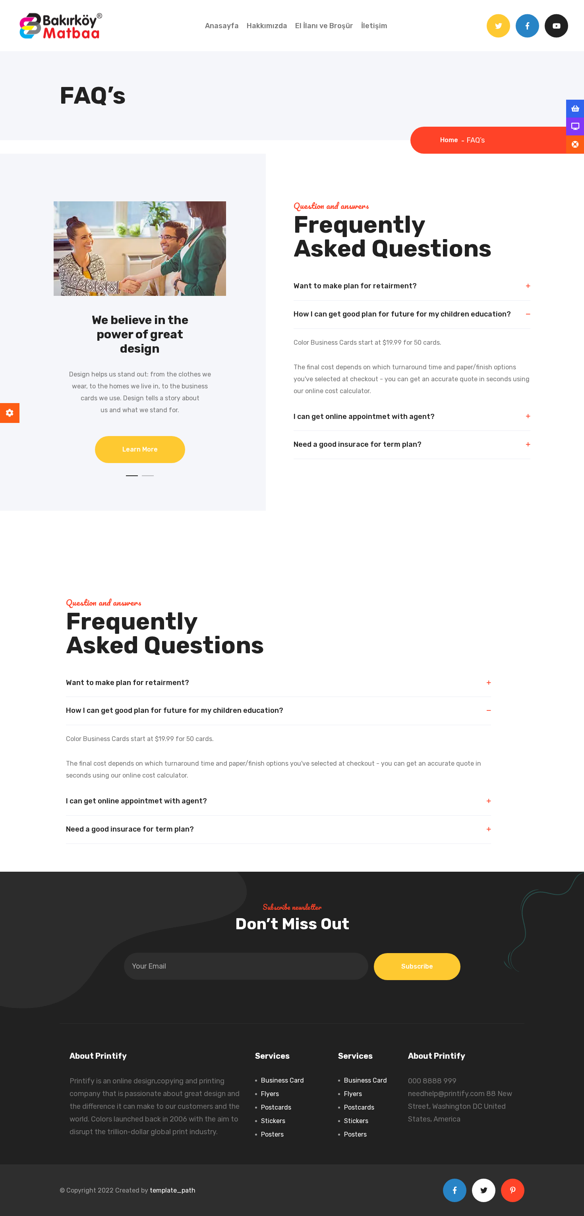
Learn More (140, 449)
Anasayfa (222, 26)
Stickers (273, 1121)
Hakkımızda (267, 26)
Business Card (282, 1080)
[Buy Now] (575, 108)
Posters (272, 1134)
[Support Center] (575, 144)
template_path (172, 1190)
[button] (132, 475)
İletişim (374, 26)
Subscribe (417, 966)
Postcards (276, 1107)
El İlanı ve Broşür (324, 26)
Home (450, 140)
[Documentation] (575, 126)
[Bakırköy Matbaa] (60, 25)
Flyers (270, 1094)
